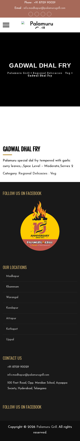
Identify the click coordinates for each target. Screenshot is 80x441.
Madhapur (12, 276)
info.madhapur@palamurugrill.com (44, 8)
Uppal (10, 339)
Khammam (12, 286)
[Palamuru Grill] (40, 25)
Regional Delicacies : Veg (37, 173)
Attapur (11, 318)
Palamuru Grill (46, 427)
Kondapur (12, 308)
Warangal (12, 297)
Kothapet (12, 329)
